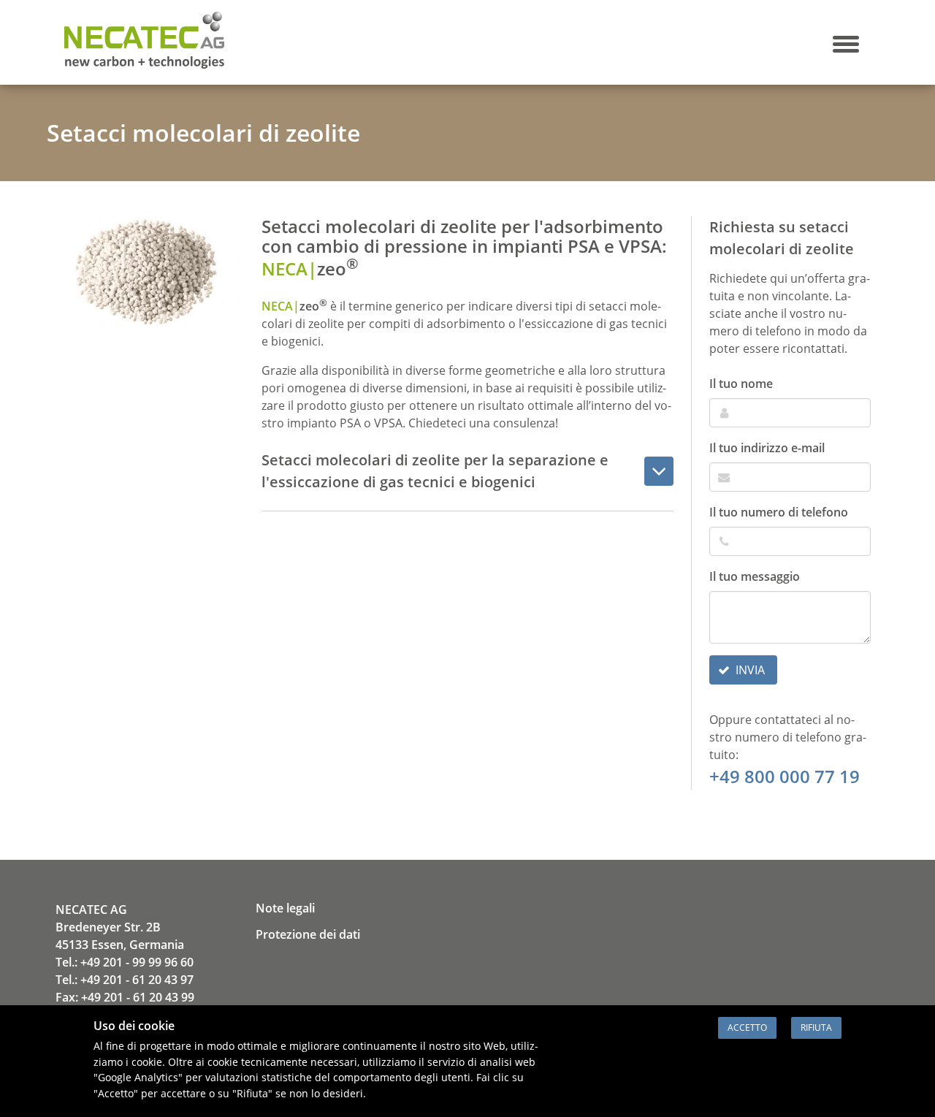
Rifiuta (816, 1027)
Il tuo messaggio (754, 576)
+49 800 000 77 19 (784, 776)
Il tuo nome (741, 383)
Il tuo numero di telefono (778, 512)
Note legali (285, 908)
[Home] (144, 64)
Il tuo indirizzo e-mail (767, 448)
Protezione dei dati (308, 934)
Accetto (747, 1027)
